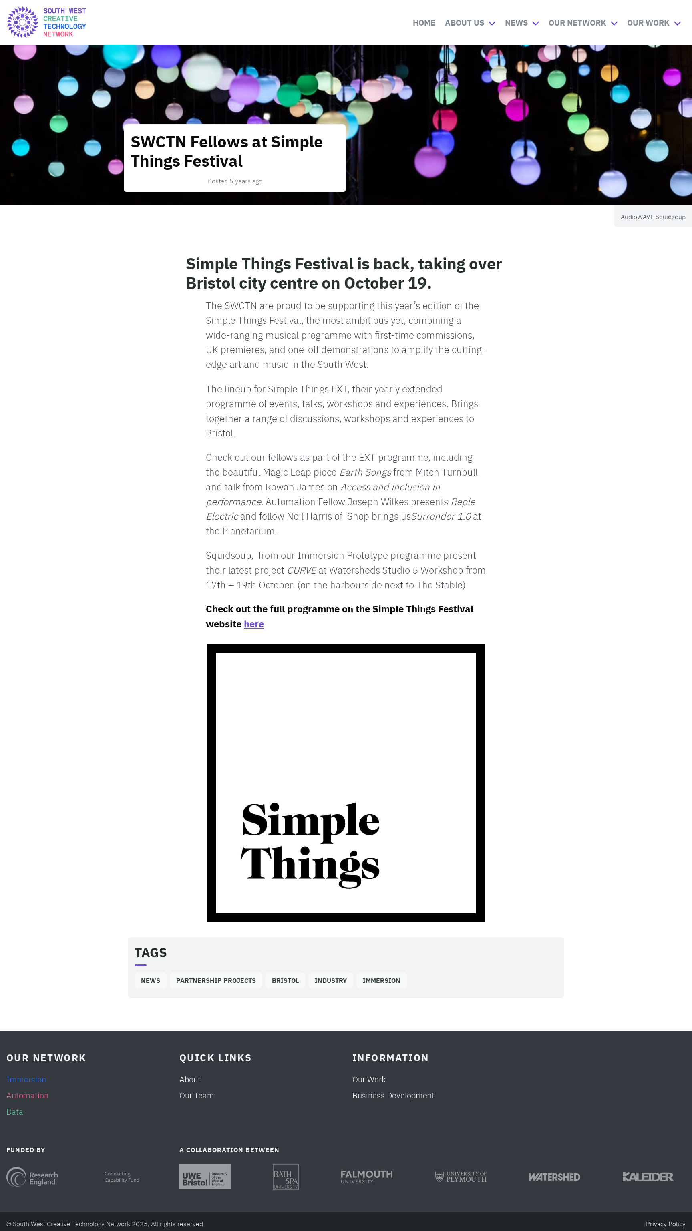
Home (424, 22)
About (190, 1079)
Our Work (648, 22)
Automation (27, 1095)
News (516, 22)
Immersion (381, 980)
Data (14, 1111)
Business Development (393, 1095)
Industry (331, 980)
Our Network (577, 22)
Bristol (285, 980)
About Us (464, 22)
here (254, 623)
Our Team (196, 1095)
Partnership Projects (216, 980)
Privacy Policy (666, 1223)
